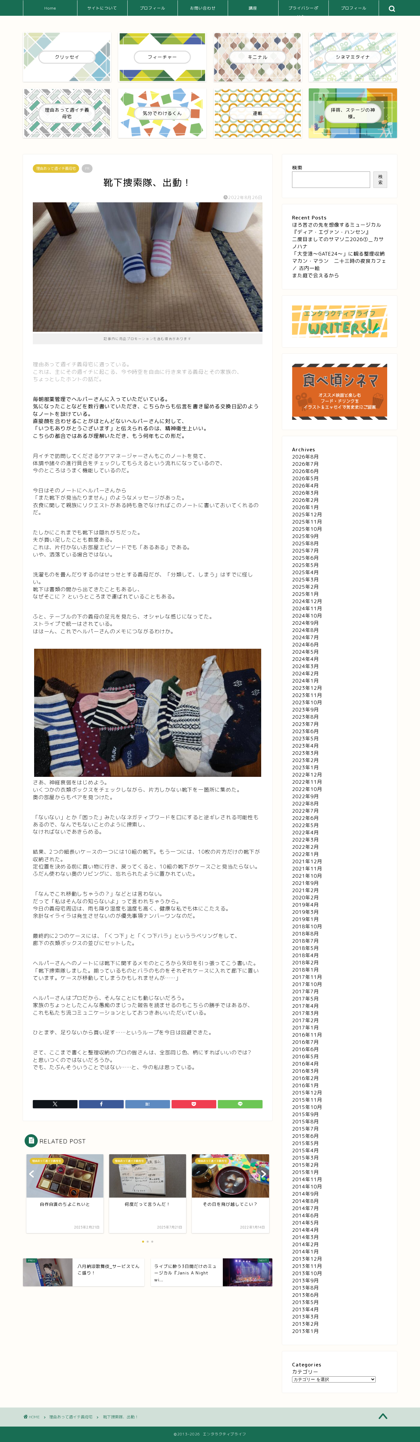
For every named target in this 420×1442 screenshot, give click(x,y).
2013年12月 (307, 1258)
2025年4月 (305, 572)
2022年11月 (307, 781)
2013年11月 (307, 1266)
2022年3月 (305, 839)
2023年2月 (305, 760)
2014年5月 (305, 1222)
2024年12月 (307, 601)
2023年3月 (305, 753)
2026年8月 (305, 456)
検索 (297, 167)
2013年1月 (305, 1331)
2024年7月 (305, 637)
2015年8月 (305, 1121)
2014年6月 (305, 1215)
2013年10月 (307, 1273)
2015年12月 (307, 1092)
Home (50, 8)
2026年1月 (305, 507)
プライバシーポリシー (303, 11)
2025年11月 (307, 521)
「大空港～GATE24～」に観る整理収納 (338, 253)
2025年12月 (307, 514)
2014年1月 (305, 1251)
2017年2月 (305, 1020)
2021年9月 (305, 883)
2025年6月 (305, 557)
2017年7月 (305, 991)
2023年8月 (305, 716)
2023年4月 (305, 745)
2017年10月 (307, 984)
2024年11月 (307, 608)
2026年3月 (305, 492)
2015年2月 (305, 1164)
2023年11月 (307, 695)
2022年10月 (307, 789)
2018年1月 (305, 969)
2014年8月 (305, 1201)
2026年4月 (305, 485)
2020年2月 (305, 897)
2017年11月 (307, 977)
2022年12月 (307, 774)
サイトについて (102, 8)
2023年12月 (307, 688)
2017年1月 (305, 1027)
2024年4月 (305, 659)
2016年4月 (305, 1063)
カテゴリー (305, 1371)
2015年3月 (305, 1157)
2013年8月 (305, 1287)
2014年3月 (305, 1237)
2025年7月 (305, 550)
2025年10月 (307, 529)
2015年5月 (305, 1143)
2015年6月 (305, 1136)
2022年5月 (305, 825)
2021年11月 (307, 868)
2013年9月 (305, 1280)
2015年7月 (305, 1128)
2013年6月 (305, 1295)
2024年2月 (305, 673)
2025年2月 (305, 586)
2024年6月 (305, 644)
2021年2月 (305, 890)
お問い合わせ (203, 8)
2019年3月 (305, 912)
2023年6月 (305, 731)
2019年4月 (305, 904)
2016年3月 (305, 1071)
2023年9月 (305, 709)
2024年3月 (305, 666)
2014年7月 (305, 1208)
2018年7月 (305, 940)
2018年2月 (305, 962)
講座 (253, 8)
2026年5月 (305, 478)
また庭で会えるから (315, 275)
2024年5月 (305, 651)
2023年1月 (305, 767)
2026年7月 (305, 464)
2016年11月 (307, 1034)
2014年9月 (305, 1193)
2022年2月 (305, 847)
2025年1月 (305, 594)
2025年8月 (305, 543)
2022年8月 (305, 803)
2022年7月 (305, 810)
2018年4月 (305, 955)
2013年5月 (305, 1302)
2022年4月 (305, 832)
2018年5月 (305, 948)
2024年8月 (305, 630)
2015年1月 (305, 1172)
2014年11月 (307, 1179)
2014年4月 (305, 1230)
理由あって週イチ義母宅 (56, 168)
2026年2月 (305, 500)
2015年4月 (305, 1150)
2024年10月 (307, 615)
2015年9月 (305, 1114)
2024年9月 (305, 623)
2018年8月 (305, 933)
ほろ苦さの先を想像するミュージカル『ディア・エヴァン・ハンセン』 (336, 228)
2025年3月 (305, 579)
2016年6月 (305, 1049)
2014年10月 (307, 1186)
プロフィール (152, 8)
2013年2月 (305, 1323)
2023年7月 (305, 724)
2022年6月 (305, 818)
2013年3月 (305, 1316)
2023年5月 (305, 738)
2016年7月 (305, 1042)
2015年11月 (307, 1099)
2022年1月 (305, 854)
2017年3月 (305, 1013)
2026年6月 (305, 471)
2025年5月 (305, 565)
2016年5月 (305, 1056)
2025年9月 (305, 536)
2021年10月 (307, 875)
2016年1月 (305, 1085)
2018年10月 (307, 926)
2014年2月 (305, 1244)
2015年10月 (307, 1107)
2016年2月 (305, 1078)
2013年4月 (305, 1309)
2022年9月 (305, 796)
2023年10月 (307, 702)
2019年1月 (305, 919)
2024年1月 (305, 680)
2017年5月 (305, 998)
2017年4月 (305, 1006)
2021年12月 (307, 861)
